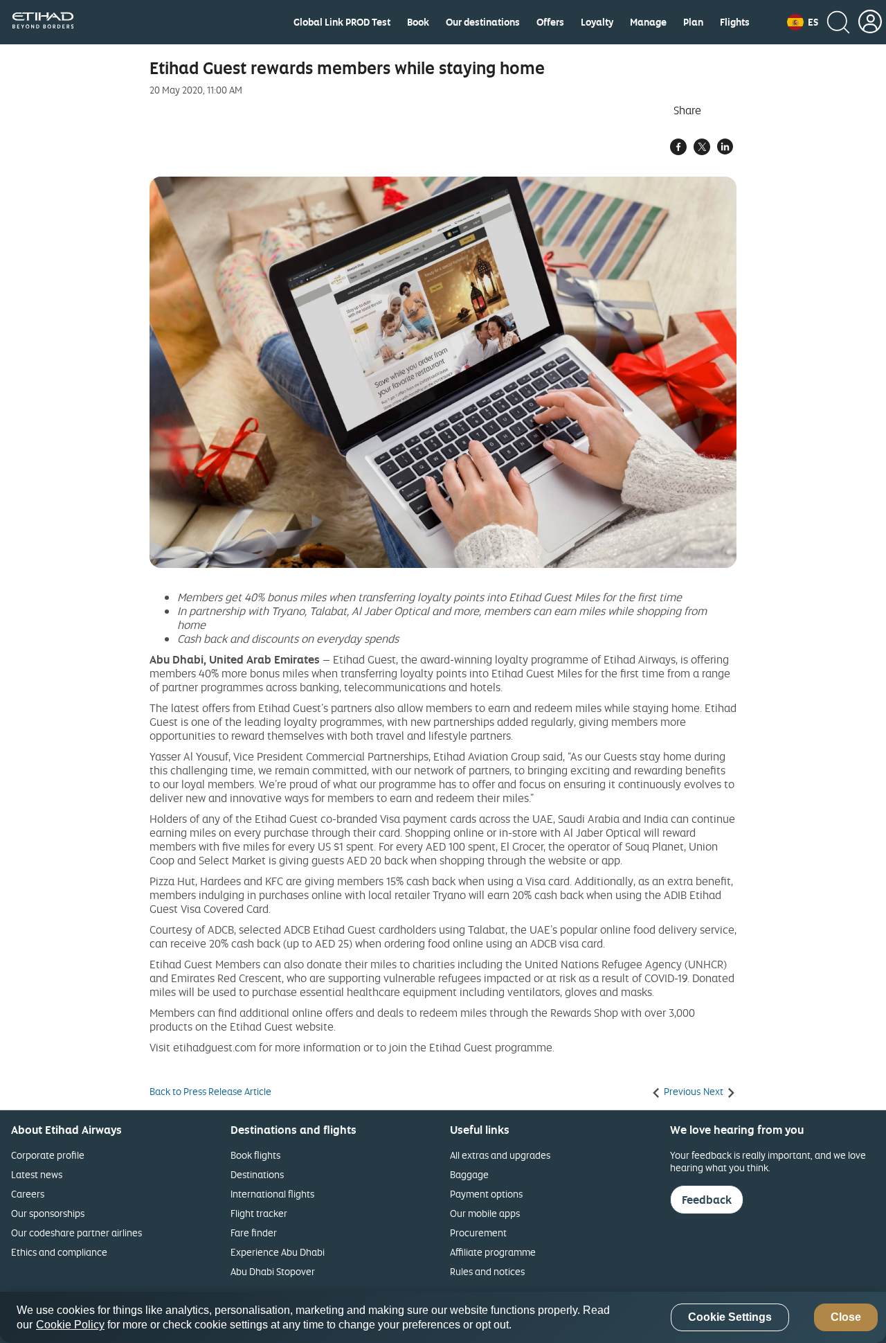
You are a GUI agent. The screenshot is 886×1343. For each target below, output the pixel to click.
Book (418, 22)
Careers (27, 1193)
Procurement (478, 1232)
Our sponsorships (47, 1213)
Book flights (255, 1155)
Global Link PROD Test (341, 22)
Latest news (36, 1174)
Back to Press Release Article (210, 1091)
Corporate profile (47, 1155)
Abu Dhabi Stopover (272, 1271)
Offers (550, 22)
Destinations (257, 1174)
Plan (693, 22)
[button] (802, 22)
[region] (443, 1317)
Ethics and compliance (59, 1251)
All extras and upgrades (500, 1155)
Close (846, 1318)
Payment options (486, 1193)
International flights (272, 1193)
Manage (648, 22)
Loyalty (597, 22)
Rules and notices (487, 1271)
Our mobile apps (485, 1213)
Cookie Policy (70, 1325)
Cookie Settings (730, 1318)
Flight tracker (258, 1213)
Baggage (469, 1174)
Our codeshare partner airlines (76, 1232)
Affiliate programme (493, 1251)
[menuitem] (341, 22)
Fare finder (253, 1232)
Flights (735, 22)
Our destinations (483, 22)
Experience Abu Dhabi (277, 1251)
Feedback (707, 1199)
